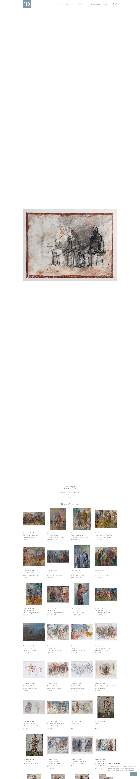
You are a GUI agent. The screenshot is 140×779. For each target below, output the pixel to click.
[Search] (113, 4)
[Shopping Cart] (116, 4)
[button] (73, 4)
